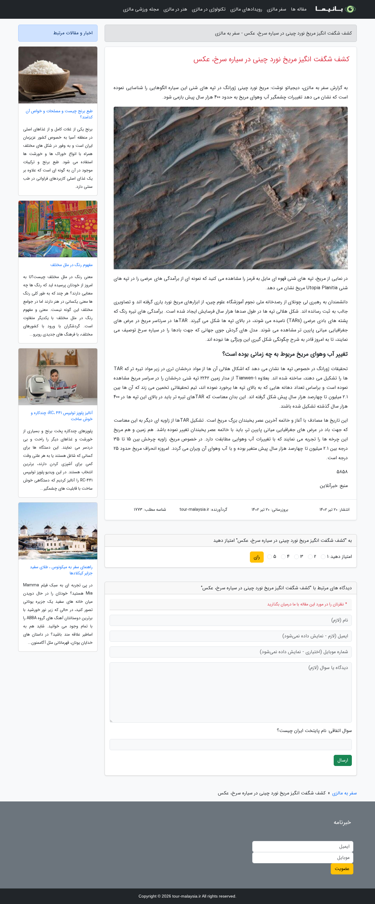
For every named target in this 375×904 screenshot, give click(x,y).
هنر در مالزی (175, 9)
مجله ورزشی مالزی (141, 9)
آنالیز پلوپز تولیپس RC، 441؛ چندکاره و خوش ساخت (62, 416)
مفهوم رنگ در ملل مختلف (71, 265)
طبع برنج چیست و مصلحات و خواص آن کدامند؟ (59, 114)
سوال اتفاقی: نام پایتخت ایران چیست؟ (314, 730)
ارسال (343, 760)
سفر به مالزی (344, 793)
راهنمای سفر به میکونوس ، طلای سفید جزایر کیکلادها (61, 570)
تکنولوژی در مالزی (209, 9)
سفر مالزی (276, 9)
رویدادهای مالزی (246, 9)
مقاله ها (298, 9)
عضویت (342, 868)
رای (257, 557)
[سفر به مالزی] (335, 9)
